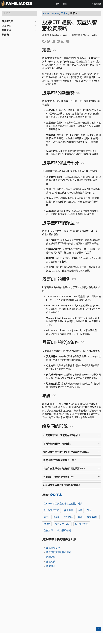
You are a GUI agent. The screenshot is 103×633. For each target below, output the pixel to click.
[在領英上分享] (54, 40)
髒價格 (47, 523)
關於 (65, 4)
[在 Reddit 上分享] (59, 40)
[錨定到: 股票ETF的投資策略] (82, 342)
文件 (58, 4)
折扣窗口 (68, 517)
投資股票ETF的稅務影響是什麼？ (59, 460)
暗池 (80, 517)
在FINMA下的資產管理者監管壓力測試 (63, 503)
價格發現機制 (64, 530)
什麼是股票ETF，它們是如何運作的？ (62, 435)
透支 (46, 517)
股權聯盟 (50, 566)
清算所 (56, 517)
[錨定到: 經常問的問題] (71, 426)
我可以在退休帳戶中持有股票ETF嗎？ (62, 485)
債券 (89, 510)
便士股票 (68, 510)
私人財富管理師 (51, 510)
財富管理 (6, 25)
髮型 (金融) (92, 517)
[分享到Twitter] (49, 40)
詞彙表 (5, 34)
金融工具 (56, 495)
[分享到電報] (68, 40)
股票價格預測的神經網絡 (58, 552)
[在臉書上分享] (44, 40)
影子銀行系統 (81, 523)
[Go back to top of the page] (98, 629)
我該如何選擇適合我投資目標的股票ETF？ (64, 468)
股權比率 (50, 557)
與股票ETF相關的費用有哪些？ (58, 476)
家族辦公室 (7, 21)
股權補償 (50, 561)
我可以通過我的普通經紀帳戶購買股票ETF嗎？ (66, 452)
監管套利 (48, 530)
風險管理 (6, 30)
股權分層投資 (53, 547)
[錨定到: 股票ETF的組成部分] (82, 163)
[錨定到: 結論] (54, 395)
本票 (80, 510)
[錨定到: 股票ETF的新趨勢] (78, 92)
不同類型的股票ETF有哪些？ (57, 443)
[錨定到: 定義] (54, 50)
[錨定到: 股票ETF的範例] (74, 279)
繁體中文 (97, 4)
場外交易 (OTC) (62, 523)
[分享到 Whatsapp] (63, 40)
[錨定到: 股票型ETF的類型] (78, 222)
